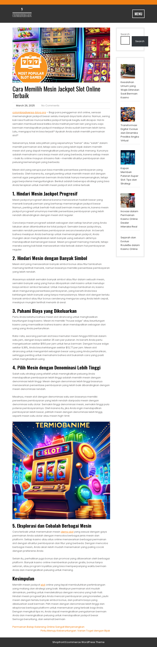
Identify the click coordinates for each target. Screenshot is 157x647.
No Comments (50, 105)
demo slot (67, 532)
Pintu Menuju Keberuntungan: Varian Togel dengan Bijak (75, 630)
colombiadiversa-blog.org (29, 112)
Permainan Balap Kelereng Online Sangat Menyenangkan (48, 627)
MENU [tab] (138, 13)
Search (125, 34)
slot (43, 585)
